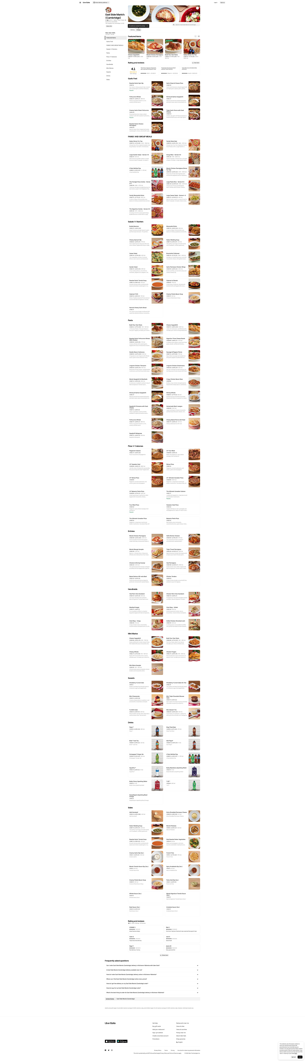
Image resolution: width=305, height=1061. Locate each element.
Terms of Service (174, 1053)
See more (196, 62)
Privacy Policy (157, 1050)
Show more (165, 955)
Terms (166, 1050)
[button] (152, 965)
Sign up (222, 2)
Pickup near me (181, 1032)
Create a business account (160, 1036)
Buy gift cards (156, 1026)
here (296, 1053)
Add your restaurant (158, 1029)
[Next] (198, 36)
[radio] (132, 30)
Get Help (155, 1023)
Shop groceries (180, 1039)
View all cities (180, 1026)
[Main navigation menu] (80, 2)
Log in (215, 2)
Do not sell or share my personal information (189, 1050)
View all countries (181, 1029)
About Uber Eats (181, 1036)
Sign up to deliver (157, 1032)
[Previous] (195, 36)
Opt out (294, 1057)
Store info (109, 26)
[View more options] (197, 8)
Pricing (172, 1050)
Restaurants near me (182, 1023)
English (180, 1042)
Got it (300, 1057)
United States (110, 999)
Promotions (155, 1039)
